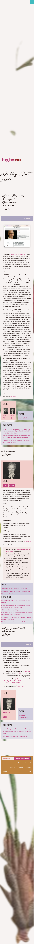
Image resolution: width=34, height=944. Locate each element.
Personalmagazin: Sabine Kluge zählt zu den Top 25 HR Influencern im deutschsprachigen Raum (16, 436)
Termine (8, 763)
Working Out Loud (24, 418)
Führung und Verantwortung (9, 594)
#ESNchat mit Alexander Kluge (10, 610)
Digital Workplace (15, 591)
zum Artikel (13, 396)
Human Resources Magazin (18, 254)
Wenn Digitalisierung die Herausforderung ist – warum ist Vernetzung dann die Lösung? (16, 613)
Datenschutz (13, 767)
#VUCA (19, 681)
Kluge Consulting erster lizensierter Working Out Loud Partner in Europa (16, 441)
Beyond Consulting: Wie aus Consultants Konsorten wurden (15, 601)
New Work (14, 588)
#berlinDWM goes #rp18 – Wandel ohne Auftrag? (16, 729)
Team (14, 763)
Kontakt (21, 767)
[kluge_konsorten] (11, 160)
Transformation (5, 588)
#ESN (4, 681)
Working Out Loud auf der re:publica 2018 (13, 622)
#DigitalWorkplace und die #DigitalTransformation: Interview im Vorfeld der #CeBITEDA (15, 606)
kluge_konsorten (23, 594)
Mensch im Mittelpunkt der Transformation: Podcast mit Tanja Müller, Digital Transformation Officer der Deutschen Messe (17, 431)
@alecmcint (18, 679)
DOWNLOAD (27, 541)
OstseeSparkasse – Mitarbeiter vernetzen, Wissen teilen (17, 732)
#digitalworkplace (11, 681)
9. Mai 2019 (20, 686)
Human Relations (25, 591)
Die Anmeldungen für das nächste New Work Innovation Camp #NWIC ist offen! (17, 618)
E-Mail (5, 485)
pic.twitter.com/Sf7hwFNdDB (11, 683)
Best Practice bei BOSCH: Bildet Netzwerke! (15, 736)
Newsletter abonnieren (22, 758)
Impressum (28, 767)
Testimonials (28, 763)
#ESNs (20, 673)
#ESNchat (27, 671)
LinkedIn (11, 485)
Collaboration (5, 591)
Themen (20, 763)
